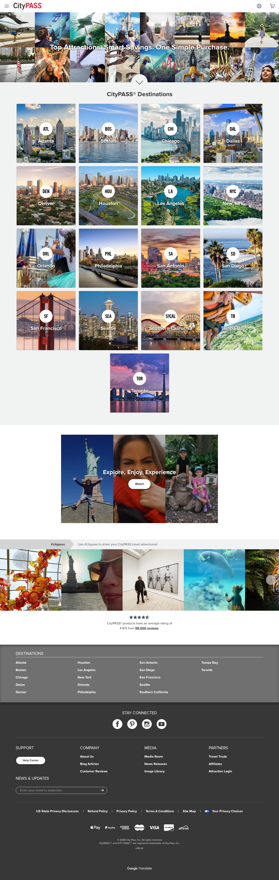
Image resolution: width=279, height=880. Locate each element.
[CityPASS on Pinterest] (132, 724)
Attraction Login (220, 771)
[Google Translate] (139, 868)
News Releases (155, 764)
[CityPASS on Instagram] (147, 724)
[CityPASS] (28, 6)
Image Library (154, 771)
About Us (87, 757)
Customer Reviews (94, 771)
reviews (152, 628)
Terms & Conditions (160, 811)
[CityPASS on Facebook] (117, 724)
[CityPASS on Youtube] (161, 724)
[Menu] (6, 6)
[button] (139, 580)
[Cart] (272, 6)
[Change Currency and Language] (259, 6)
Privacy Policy (126, 811)
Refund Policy (98, 811)
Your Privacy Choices (227, 811)
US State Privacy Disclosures (57, 811)
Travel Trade (218, 757)
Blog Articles (89, 764)
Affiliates (215, 764)
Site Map (189, 811)
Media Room (153, 757)
